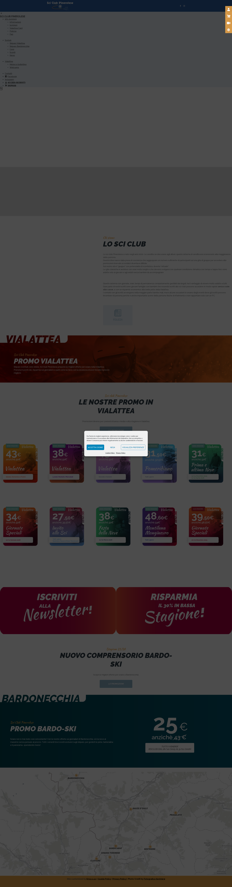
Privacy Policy (120, 453)
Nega (112, 447)
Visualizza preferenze (133, 447)
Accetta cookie (95, 447)
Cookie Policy (110, 453)
